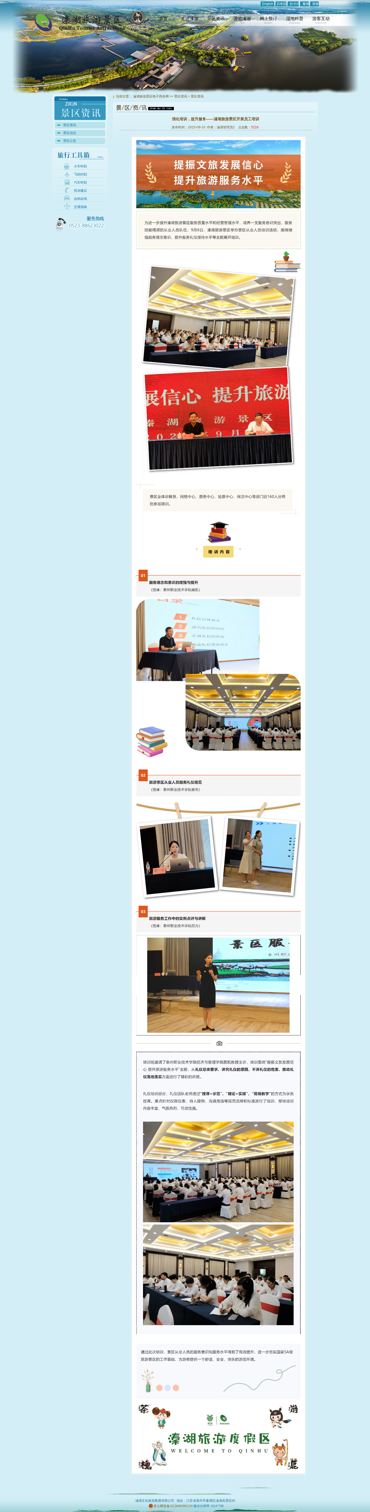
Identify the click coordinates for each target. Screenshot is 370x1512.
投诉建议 (80, 191)
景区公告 (69, 141)
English (267, 4)
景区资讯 (69, 125)
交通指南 (80, 207)
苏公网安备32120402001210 (173, 1506)
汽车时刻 (80, 182)
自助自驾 (80, 199)
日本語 (281, 4)
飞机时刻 (80, 174)
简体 (315, 4)
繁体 (306, 4)
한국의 (294, 4)
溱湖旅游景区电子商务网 (151, 96)
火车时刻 (80, 166)
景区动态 (69, 133)
